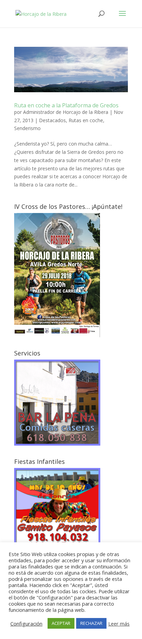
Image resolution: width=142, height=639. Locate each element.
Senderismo (27, 128)
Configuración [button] (26, 623)
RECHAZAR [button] (91, 623)
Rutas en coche (86, 120)
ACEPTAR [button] (61, 623)
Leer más (119, 623)
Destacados (52, 120)
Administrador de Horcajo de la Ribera (65, 112)
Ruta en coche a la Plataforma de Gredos (66, 105)
